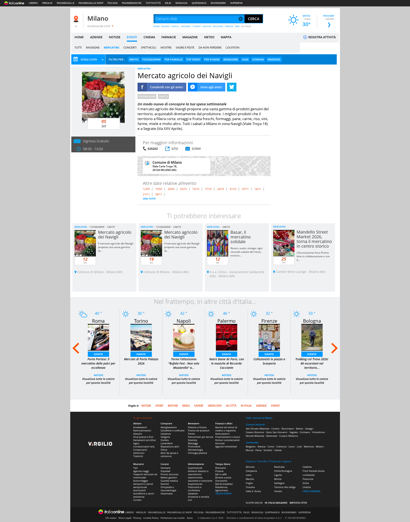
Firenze (269, 321)
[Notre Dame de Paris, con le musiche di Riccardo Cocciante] (226, 337)
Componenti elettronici (140, 451)
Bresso (299, 428)
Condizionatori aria (143, 446)
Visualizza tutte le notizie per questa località (98, 381)
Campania (251, 470)
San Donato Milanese (257, 428)
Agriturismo (221, 490)
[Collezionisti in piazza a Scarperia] (269, 337)
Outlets (165, 440)
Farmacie (165, 467)
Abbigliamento (169, 427)
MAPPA (226, 37)
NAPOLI (175, 26)
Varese (278, 450)
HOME (79, 37)
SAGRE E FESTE (185, 47)
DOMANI (258, 59)
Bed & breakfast (224, 483)
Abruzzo (250, 466)
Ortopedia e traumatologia (168, 488)
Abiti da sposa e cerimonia (169, 454)
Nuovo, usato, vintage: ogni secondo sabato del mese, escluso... (246, 251)
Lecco (291, 446)
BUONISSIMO (218, 3)
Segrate (294, 432)
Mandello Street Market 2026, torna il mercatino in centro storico (314, 239)
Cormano (305, 432)
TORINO (196, 26)
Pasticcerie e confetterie (194, 488)
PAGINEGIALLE (65, 3)
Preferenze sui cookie (173, 518)
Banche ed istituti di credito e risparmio (226, 429)
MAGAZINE (190, 37)
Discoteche (221, 480)
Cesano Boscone (255, 432)
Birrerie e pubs (223, 477)
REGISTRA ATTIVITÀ (322, 37)
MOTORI (173, 405)
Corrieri (137, 499)
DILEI (168, 3)
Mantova (309, 446)
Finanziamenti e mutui (227, 436)
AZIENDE (96, 37)
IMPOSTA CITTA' (298, 502)
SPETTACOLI (148, 47)
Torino (141, 321)
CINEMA (149, 37)
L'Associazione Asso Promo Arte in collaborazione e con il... (313, 256)
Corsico (275, 428)
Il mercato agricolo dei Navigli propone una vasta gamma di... (115, 247)
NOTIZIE (114, 37)
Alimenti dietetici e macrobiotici (198, 472)
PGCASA (113, 3)
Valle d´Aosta (253, 491)
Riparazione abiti (170, 446)
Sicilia (306, 483)
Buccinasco (288, 428)
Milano (97, 18)
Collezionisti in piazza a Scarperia (269, 361)
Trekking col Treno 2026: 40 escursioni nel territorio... (312, 363)
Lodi (299, 446)
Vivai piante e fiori (143, 436)
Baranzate (271, 435)
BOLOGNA (218, 26)
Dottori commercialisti (227, 440)
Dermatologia (195, 449)
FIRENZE (229, 26)
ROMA (157, 26)
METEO (209, 37)
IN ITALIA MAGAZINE (276, 502)
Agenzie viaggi (141, 471)
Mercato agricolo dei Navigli (114, 234)
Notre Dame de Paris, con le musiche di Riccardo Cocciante (226, 363)
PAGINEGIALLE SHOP (91, 3)
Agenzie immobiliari (226, 446)
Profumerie (194, 446)
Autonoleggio (140, 480)
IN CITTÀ (231, 405)
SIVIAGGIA (181, 3)
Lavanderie (167, 443)
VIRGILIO (47, 3)
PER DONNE (212, 59)
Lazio (249, 474)
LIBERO (33, 3)
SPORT (159, 405)
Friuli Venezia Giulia (313, 470)
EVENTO (98, 354)
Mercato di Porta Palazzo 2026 (141, 361)
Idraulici (137, 433)
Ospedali (165, 471)
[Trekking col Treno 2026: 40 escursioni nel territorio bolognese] (312, 337)
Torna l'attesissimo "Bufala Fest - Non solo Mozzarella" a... (183, 363)
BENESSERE (230, 59)
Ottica (164, 449)
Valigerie (165, 436)
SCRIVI (196, 149)
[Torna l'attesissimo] (184, 337)
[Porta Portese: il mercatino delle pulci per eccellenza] (98, 337)
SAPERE (198, 405)
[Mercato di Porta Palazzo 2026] (141, 337)
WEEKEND (274, 59)
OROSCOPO (215, 405)
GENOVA (206, 26)
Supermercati (195, 467)
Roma (98, 321)
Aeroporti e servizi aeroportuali (143, 485)
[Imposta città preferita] (76, 19)
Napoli (184, 321)
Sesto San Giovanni (276, 432)
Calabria (307, 466)
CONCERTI (130, 47)
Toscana (250, 487)
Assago (309, 428)
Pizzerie (219, 471)
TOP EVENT (193, 59)
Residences (221, 487)
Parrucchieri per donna (200, 436)
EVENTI (132, 37)
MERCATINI (111, 47)
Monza (249, 450)
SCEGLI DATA (89, 59)
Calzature (166, 433)
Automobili (139, 490)
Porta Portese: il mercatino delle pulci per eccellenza (98, 363)
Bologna (312, 321)
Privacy (137, 518)
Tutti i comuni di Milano (259, 417)
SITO (174, 149)
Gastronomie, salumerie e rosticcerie (200, 479)
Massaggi (193, 443)
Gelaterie (193, 493)
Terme (191, 433)
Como (271, 446)
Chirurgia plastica (197, 452)
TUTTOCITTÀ (153, 3)
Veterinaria (167, 493)
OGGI (245, 59)
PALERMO (186, 26)
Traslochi (138, 456)
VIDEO (186, 405)
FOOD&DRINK (151, 59)
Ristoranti (220, 467)
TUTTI (78, 47)
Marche (250, 479)
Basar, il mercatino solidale (240, 236)
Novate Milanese (255, 435)
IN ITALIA (246, 26)
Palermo (226, 321)
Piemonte (308, 479)
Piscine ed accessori (198, 430)
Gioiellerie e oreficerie (172, 430)
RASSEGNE (93, 47)
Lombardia (309, 474)
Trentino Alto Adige (285, 487)
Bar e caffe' (221, 474)
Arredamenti (140, 427)
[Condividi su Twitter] (231, 87)
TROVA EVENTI (223, 493)
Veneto (278, 491)
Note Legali (125, 518)
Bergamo (251, 446)
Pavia (258, 450)
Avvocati (220, 443)
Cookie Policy (151, 518)
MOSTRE (166, 47)
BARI (237, 26)
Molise (277, 479)
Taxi (135, 467)
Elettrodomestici (142, 430)
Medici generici (169, 477)
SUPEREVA (236, 3)
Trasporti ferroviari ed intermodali (145, 476)
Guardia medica (169, 480)
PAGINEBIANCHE (131, 3)
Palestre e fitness (197, 427)
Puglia (249, 483)
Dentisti (165, 483)
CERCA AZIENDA (311, 491)
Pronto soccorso (170, 474)
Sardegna (279, 483)
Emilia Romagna (283, 470)
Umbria (307, 487)
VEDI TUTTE (149, 198)
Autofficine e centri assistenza (143, 495)
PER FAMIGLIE (173, 59)
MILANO (165, 26)
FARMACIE (168, 37)
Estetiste (192, 440)
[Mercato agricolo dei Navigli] (103, 97)
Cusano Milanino (288, 435)
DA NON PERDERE (210, 47)
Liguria (278, 474)
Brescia (261, 446)
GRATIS (134, 59)
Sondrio (268, 450)
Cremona (281, 446)
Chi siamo (111, 518)
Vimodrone (318, 432)
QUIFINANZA (199, 3)
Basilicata (279, 466)
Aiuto (190, 518)
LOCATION (232, 47)
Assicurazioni (222, 433)
